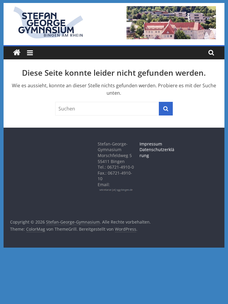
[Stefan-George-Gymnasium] (16, 52)
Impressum (151, 144)
